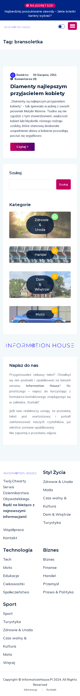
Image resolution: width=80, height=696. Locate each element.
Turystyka (52, 522)
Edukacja (11, 575)
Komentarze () (25, 79)
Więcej (9, 662)
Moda (48, 489)
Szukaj (15, 172)
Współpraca (13, 529)
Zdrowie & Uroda (58, 481)
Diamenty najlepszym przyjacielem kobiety (38, 89)
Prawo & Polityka (58, 592)
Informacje (30, 689)
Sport (8, 613)
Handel (49, 575)
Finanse (50, 567)
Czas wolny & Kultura (54, 502)
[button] (72, 26)
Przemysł (51, 583)
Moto (7, 567)
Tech (7, 559)
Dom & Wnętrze (57, 514)
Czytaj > (22, 147)
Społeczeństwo (16, 592)
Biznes (48, 559)
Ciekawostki (14, 583)
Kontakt (10, 537)
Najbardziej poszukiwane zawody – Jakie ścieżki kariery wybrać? (40, 14)
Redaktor (22, 75)
